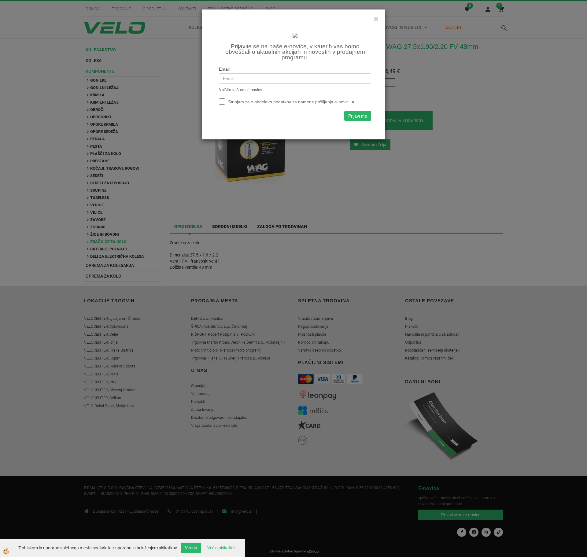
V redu (191, 547)
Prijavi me (357, 116)
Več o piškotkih (221, 547)
